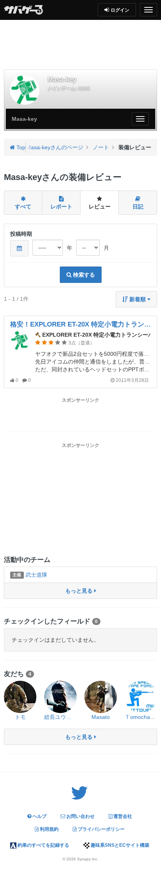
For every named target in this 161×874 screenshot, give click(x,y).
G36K (84, 89)
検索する (83, 275)
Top (20, 147)
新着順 (137, 299)
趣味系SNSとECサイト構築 (119, 845)
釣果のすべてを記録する (42, 845)
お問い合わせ (80, 816)
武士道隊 (30, 575)
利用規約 (49, 829)
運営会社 (122, 816)
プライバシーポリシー (101, 829)
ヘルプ (39, 816)
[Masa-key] (24, 90)
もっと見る (79, 591)
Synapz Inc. (87, 859)
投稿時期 (21, 234)
